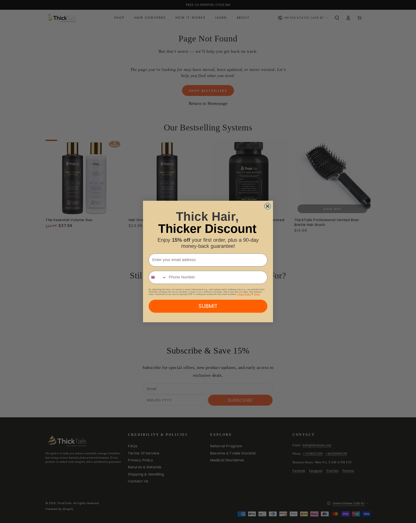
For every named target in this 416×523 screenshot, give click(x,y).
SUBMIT (208, 306)
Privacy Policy (244, 294)
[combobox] (158, 277)
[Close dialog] (267, 206)
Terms (257, 294)
